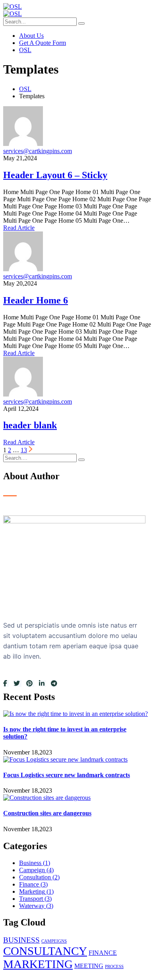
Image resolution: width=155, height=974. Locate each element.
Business (34, 862)
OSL (25, 50)
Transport (35, 898)
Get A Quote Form (42, 42)
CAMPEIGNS (54, 941)
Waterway (36, 905)
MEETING (88, 965)
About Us (31, 35)
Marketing (36, 891)
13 (24, 450)
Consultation (39, 877)
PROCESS (114, 966)
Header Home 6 (35, 300)
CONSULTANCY (45, 951)
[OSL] (12, 6)
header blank (30, 425)
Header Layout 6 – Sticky (55, 175)
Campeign (36, 870)
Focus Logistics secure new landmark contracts (66, 775)
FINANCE (103, 952)
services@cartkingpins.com (37, 151)
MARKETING (38, 964)
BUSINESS (21, 940)
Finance (33, 884)
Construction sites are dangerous (47, 813)
